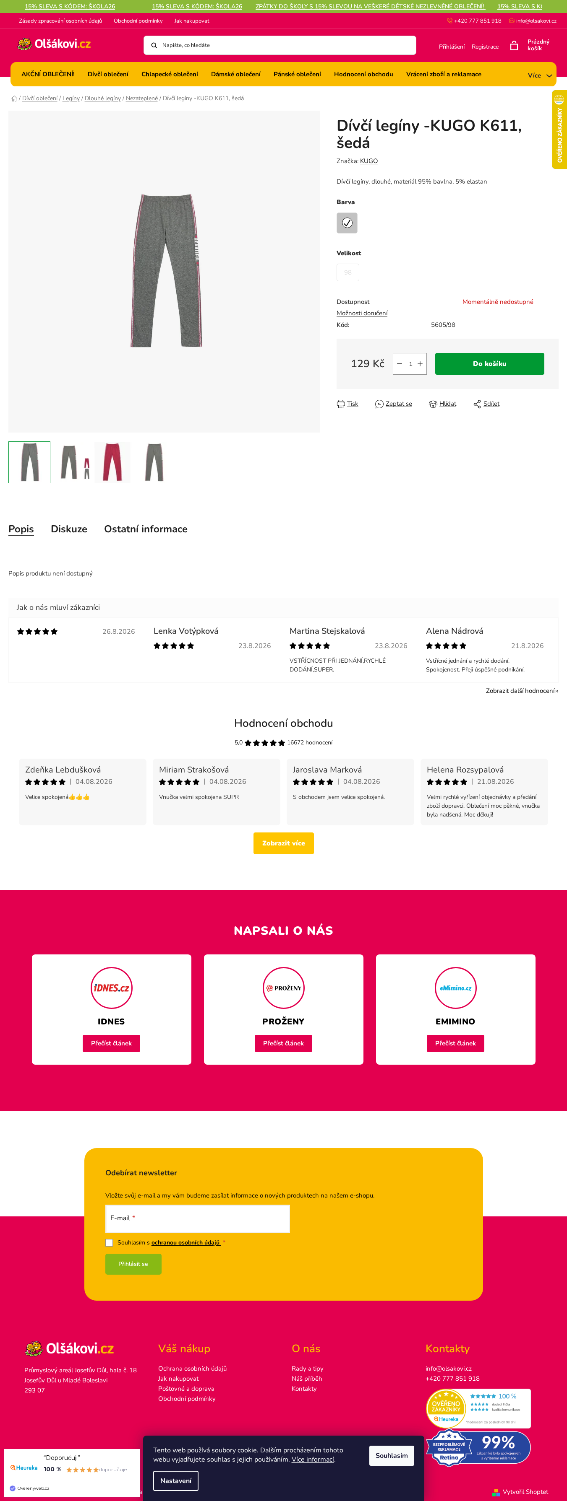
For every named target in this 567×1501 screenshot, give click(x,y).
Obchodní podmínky (138, 21)
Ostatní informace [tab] (146, 529)
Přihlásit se (133, 1264)
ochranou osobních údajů (186, 1243)
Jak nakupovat (192, 21)
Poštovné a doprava (186, 1388)
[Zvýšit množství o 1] (420, 363)
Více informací (313, 1459)
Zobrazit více (283, 843)
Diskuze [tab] (69, 529)
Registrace (485, 47)
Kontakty (304, 1388)
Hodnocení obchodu (283, 723)
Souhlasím (392, 1455)
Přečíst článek (111, 1043)
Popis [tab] (21, 529)
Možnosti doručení (362, 313)
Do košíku (490, 363)
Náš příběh (307, 1378)
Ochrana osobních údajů (192, 1368)
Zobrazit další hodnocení (520, 691)
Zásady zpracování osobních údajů (60, 21)
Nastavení (175, 1480)
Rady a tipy (308, 1368)
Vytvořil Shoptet (525, 1492)
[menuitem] (48, 74)
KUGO (369, 161)
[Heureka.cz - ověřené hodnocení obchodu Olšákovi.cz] (484, 1409)
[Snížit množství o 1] (399, 363)
